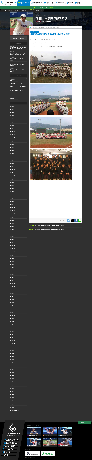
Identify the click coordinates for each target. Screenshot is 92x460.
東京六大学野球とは (36, 3)
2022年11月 (12, 248)
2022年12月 (12, 245)
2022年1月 (12, 280)
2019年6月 (12, 324)
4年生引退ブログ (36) (13, 80)
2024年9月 (12, 179)
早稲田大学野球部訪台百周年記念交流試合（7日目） (53, 229)
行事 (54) (20, 95)
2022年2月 (12, 277)
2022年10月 (12, 252)
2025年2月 (12, 163)
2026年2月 (12, 125)
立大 (24, 10)
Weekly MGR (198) (23, 78)
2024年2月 (12, 201)
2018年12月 (12, 340)
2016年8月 (12, 388)
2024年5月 (12, 191)
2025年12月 (12, 131)
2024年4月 (12, 195)
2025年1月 (12, 166)
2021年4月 (12, 293)
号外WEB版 (70, 3)
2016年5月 (12, 397)
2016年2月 (12, 407)
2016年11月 (12, 385)
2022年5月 (12, 267)
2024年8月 (12, 182)
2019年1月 (12, 337)
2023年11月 (12, 210)
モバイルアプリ (60, 3)
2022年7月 (12, 261)
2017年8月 (12, 372)
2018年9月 (12, 347)
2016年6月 (12, 394)
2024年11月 (12, 172)
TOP (31, 27)
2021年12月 (12, 283)
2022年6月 (12, 264)
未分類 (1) (21, 90)
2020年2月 (12, 309)
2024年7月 (12, 185)
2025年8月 (12, 144)
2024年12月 (12, 169)
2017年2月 (12, 381)
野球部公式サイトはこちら (18, 38)
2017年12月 (12, 366)
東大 (17, 10)
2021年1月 (12, 296)
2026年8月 (12, 106)
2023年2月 (12, 239)
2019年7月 (12, 321)
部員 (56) (12, 98)
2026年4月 (12, 118)
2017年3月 (12, 378)
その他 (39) (12, 83)
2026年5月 (12, 115)
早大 (31, 10)
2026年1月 (12, 128)
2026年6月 (12, 112)
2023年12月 (12, 207)
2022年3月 (12, 274)
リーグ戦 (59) (21, 83)
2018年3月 (12, 356)
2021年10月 (12, 286)
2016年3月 (12, 404)
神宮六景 (77, 3)
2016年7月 (12, 391)
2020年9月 (12, 299)
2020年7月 (12, 305)
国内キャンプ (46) (13, 86)
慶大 (39, 10)
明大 (4, 10)
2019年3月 (12, 331)
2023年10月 (12, 214)
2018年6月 (12, 353)
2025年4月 (12, 156)
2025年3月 (12, 160)
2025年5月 (12, 153)
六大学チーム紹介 (49, 3)
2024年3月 (12, 198)
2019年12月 (12, 315)
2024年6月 (12, 188)
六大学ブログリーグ (23, 3)
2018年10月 (12, 343)
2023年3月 (12, 236)
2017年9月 (12, 369)
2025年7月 (12, 147)
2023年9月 (12, 217)
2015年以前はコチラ (14, 410)
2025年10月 (12, 137)
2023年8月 (12, 220)
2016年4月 (12, 400)
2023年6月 (12, 226)
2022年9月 (12, 255)
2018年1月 (12, 362)
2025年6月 (12, 150)
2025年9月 (12, 141)
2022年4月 (12, 271)
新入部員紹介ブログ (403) (14, 91)
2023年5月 (12, 229)
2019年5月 (12, 328)
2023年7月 (12, 223)
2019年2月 (12, 334)
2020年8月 (12, 302)
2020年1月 (12, 312)
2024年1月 (12, 204)
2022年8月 (12, 258)
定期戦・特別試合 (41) (22, 87)
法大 (10, 10)
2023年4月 (12, 233)
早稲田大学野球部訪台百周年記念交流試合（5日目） (53, 225)
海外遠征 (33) (13, 95)
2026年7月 (12, 109)
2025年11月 (12, 134)
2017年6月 (12, 375)
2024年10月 (12, 175)
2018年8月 (12, 350)
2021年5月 (12, 290)
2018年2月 (12, 359)
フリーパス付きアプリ (41, 7)
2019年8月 (12, 318)
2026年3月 (12, 122)
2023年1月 (12, 242)
